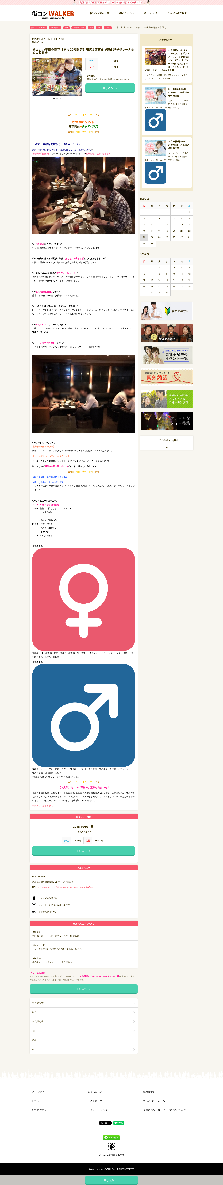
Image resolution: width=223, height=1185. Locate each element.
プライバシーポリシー (155, 1101)
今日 (91, 27)
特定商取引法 (150, 1092)
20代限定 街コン (79, 27)
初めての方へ (126, 13)
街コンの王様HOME (38, 27)
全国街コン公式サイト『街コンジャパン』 (166, 1110)
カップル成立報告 (177, 13)
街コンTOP (38, 1092)
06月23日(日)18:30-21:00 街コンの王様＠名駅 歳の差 (178, 145)
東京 (99, 27)
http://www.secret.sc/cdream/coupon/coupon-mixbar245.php (66, 887)
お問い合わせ (94, 1092)
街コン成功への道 (100, 13)
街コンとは (38, 1101)
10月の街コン (55, 27)
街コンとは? (150, 13)
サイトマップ (94, 1101)
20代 (66, 27)
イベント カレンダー (98, 1110)
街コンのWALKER (105, 1169)
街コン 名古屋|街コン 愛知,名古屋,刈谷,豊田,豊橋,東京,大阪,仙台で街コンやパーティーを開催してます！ (53, 13)
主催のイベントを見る (42, 805)
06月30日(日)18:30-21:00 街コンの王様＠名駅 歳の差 (178, 92)
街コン (108, 27)
